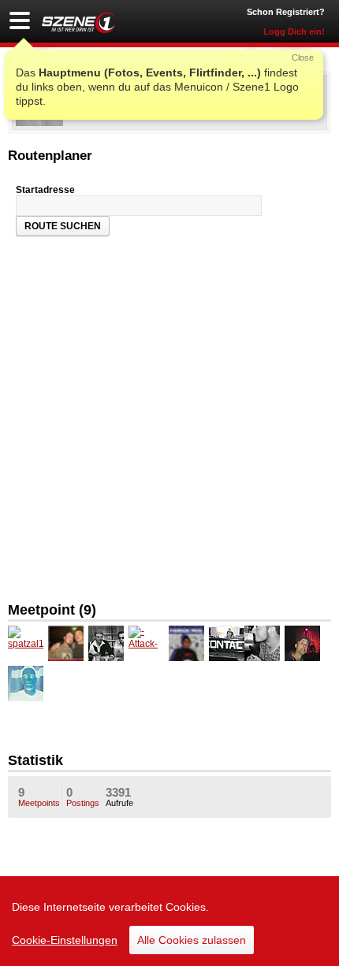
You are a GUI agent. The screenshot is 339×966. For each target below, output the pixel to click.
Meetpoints (39, 797)
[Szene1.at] (78, 22)
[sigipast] (66, 643)
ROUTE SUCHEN (62, 226)
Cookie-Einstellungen (64, 940)
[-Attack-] (146, 643)
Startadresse (45, 189)
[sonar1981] (302, 643)
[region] (169, 921)
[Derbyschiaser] (262, 643)
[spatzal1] (25, 643)
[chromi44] (106, 643)
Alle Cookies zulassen (191, 940)
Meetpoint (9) (52, 610)
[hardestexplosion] (186, 643)
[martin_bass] (226, 643)
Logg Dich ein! (294, 31)
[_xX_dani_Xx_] (25, 683)
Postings (82, 797)
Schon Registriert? (286, 12)
